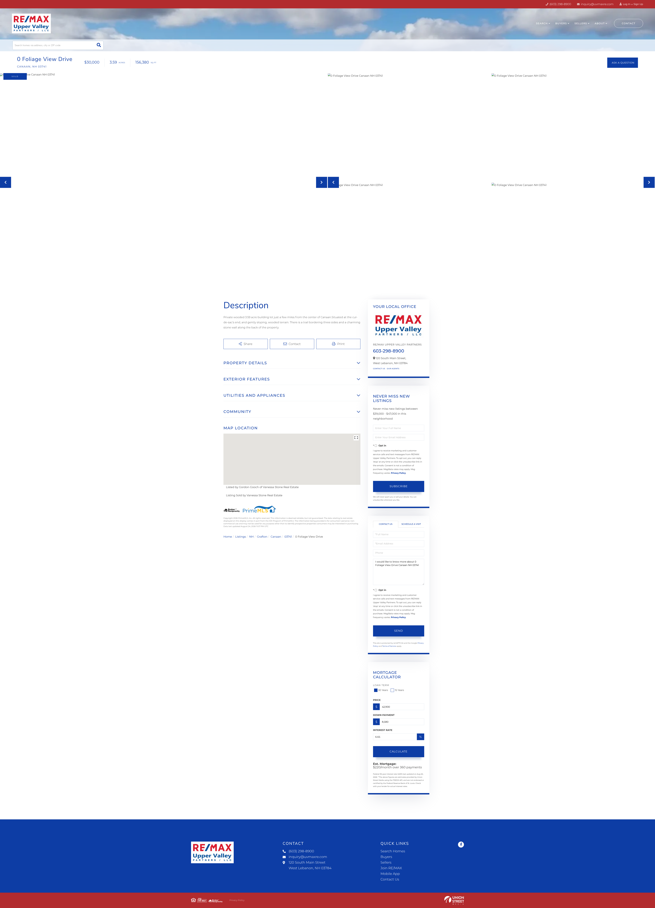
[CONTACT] (622, 63)
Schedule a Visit (411, 524)
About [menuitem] (600, 23)
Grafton (262, 536)
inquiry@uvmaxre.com (597, 4)
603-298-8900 (388, 351)
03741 (288, 536)
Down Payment (384, 715)
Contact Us (379, 369)
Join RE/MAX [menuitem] (391, 868)
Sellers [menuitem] (580, 23)
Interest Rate (382, 730)
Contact (628, 23)
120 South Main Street (310, 865)
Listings (240, 536)
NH (251, 536)
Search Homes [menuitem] (393, 851)
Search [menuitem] (542, 23)
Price (377, 700)
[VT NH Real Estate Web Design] (454, 900)
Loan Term (381, 685)
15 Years (399, 690)
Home (227, 536)
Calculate (398, 751)
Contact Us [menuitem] (390, 879)
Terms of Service (389, 646)
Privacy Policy (398, 473)
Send (398, 630)
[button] (99, 45)
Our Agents (393, 369)
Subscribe (399, 486)
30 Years (383, 690)
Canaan (276, 536)
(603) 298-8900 (560, 4)
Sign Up (638, 4)
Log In (626, 4)
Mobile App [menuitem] (390, 874)
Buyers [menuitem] (561, 23)
